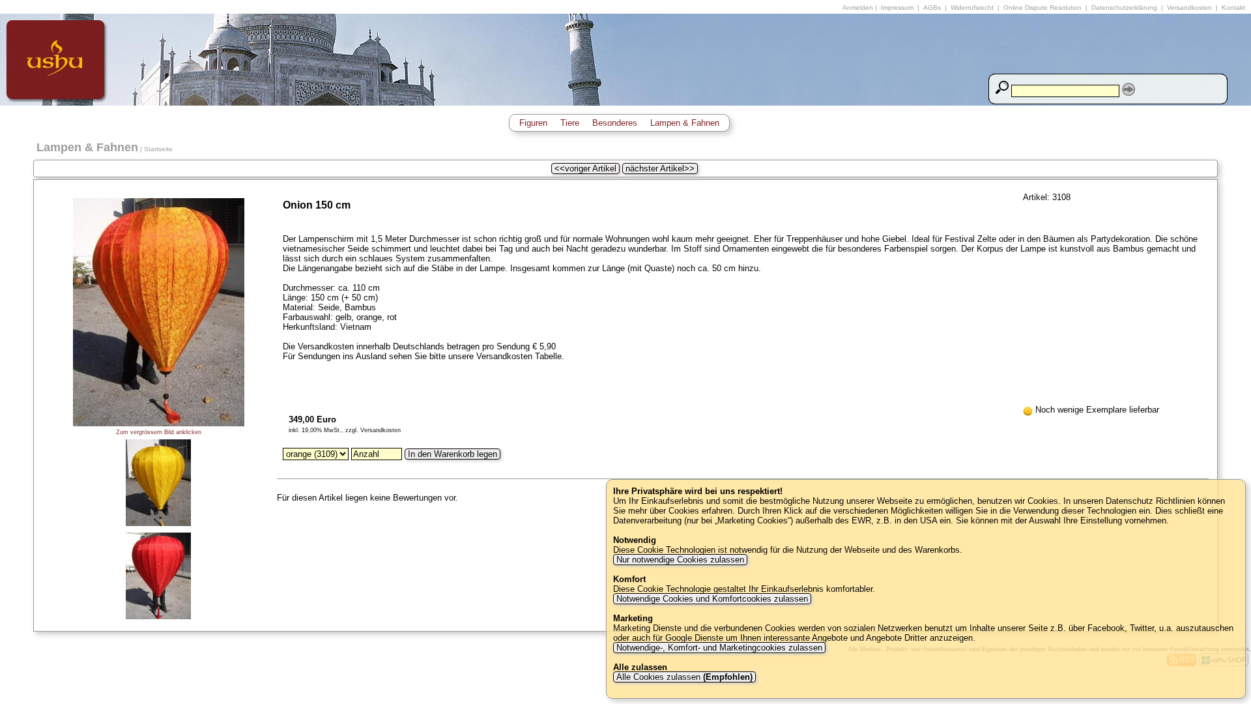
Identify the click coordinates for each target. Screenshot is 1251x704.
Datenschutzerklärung (1124, 7)
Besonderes (614, 123)
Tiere (569, 123)
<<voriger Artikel (585, 168)
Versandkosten (1189, 7)
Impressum (897, 7)
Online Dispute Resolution (1042, 7)
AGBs (932, 7)
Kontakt (1233, 7)
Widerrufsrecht (972, 7)
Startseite (158, 149)
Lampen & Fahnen (684, 123)
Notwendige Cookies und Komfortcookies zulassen (712, 599)
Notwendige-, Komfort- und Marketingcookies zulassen (719, 648)
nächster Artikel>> (660, 168)
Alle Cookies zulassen (683, 677)
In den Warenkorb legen (452, 454)
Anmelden (857, 7)
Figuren (533, 123)
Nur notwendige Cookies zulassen (680, 560)
